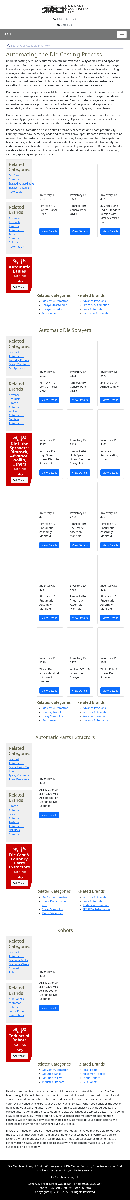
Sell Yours (19, 287)
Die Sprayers (17, 368)
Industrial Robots (53, 1082)
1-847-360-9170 (66, 19)
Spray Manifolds (19, 364)
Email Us (66, 25)
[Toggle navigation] (122, 34)
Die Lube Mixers (19, 964)
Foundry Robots (19, 360)
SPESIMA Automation (96, 909)
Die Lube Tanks (18, 960)
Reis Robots (16, 1015)
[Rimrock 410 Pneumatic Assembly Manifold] (50, 516)
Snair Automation (94, 309)
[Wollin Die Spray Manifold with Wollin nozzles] (50, 662)
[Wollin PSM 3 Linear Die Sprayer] (111, 662)
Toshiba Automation (96, 905)
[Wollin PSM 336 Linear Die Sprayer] (80, 662)
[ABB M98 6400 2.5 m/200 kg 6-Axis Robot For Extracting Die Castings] (50, 784)
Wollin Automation (94, 716)
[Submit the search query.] (8, 45)
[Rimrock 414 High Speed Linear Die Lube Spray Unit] (50, 444)
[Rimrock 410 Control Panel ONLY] (50, 200)
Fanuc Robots (17, 1011)
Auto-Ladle (16, 191)
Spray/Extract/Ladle (21, 183)
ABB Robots (16, 999)
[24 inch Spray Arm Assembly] (111, 373)
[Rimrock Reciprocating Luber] (111, 444)
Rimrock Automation (96, 305)
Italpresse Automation (97, 313)
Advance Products (94, 301)
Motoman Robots (94, 1074)
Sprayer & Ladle (19, 187)
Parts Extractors (19, 779)
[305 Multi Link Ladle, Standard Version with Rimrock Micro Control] (111, 200)
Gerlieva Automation (96, 720)
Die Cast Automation (55, 301)
